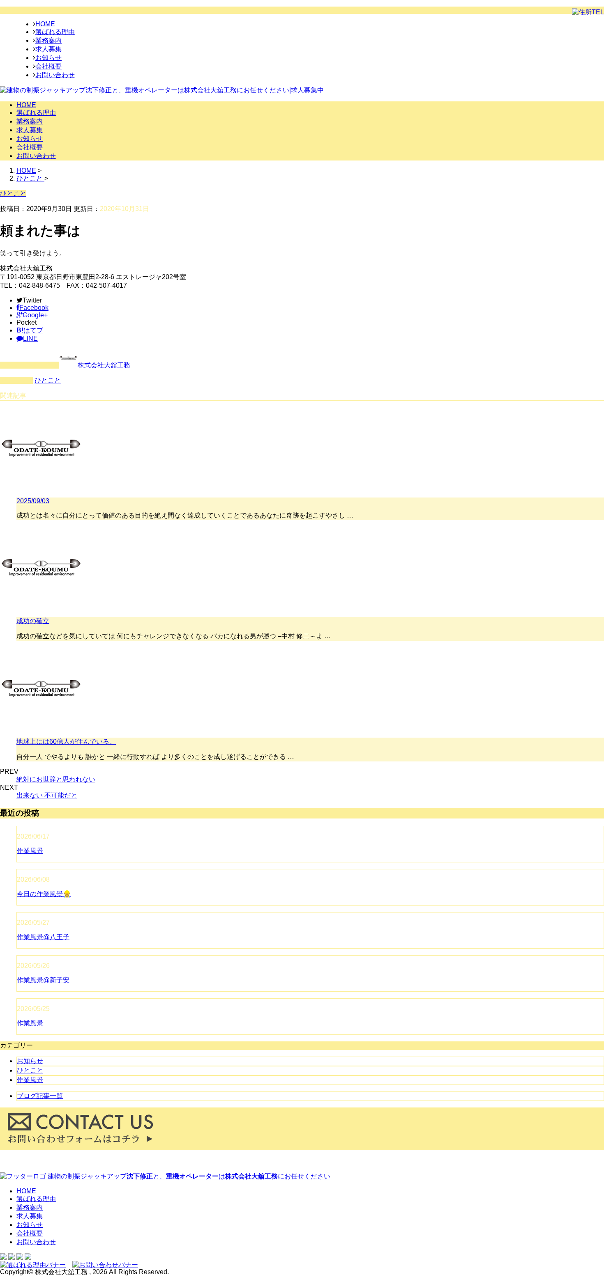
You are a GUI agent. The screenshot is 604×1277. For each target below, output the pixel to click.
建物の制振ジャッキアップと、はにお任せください (188, 1176)
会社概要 (48, 66)
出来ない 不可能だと (46, 795)
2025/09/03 (32, 501)
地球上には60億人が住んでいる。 (66, 741)
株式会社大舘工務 (104, 365)
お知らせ (48, 57)
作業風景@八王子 (43, 936)
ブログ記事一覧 (40, 1095)
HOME (45, 24)
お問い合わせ (55, 74)
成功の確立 (32, 620)
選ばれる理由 (55, 31)
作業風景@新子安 (43, 980)
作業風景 (30, 850)
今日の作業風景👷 (44, 893)
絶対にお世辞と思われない (55, 779)
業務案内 (48, 40)
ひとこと (48, 380)
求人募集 (48, 49)
